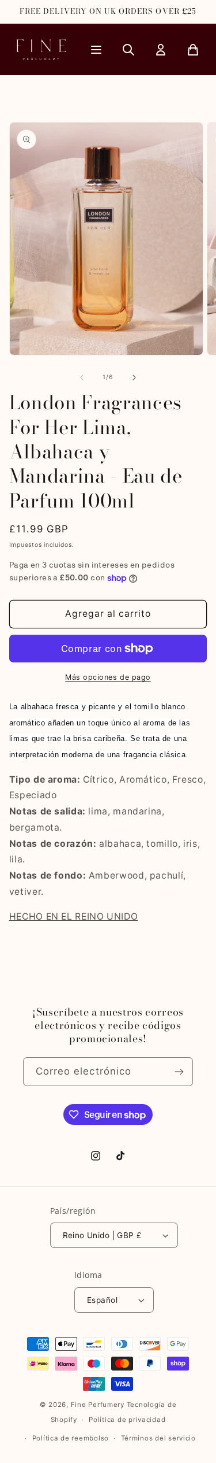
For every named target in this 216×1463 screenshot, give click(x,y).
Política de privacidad (127, 1420)
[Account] (160, 49)
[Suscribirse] (179, 1071)
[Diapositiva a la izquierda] (81, 377)
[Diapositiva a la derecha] (134, 377)
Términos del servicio (158, 1438)
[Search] (128, 49)
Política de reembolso (70, 1438)
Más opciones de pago (108, 677)
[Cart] (192, 49)
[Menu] (96, 49)
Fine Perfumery (97, 1405)
